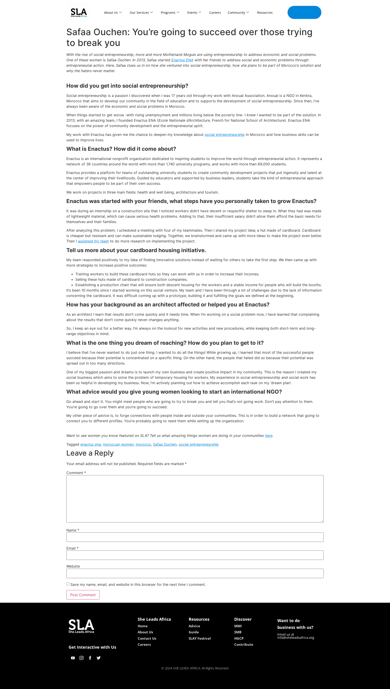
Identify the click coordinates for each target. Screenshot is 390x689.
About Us (111, 12)
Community (236, 12)
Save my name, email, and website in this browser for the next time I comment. (138, 584)
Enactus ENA (182, 60)
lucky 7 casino (207, 684)
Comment (76, 473)
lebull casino (183, 684)
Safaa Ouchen (165, 444)
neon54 (226, 684)
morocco (143, 444)
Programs (168, 12)
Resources (265, 12)
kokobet (164, 684)
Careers (215, 12)
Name (72, 530)
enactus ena (90, 444)
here (268, 435)
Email (72, 548)
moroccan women (118, 444)
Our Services (139, 12)
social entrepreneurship (225, 134)
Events (192, 12)
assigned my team (93, 241)
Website (73, 566)
